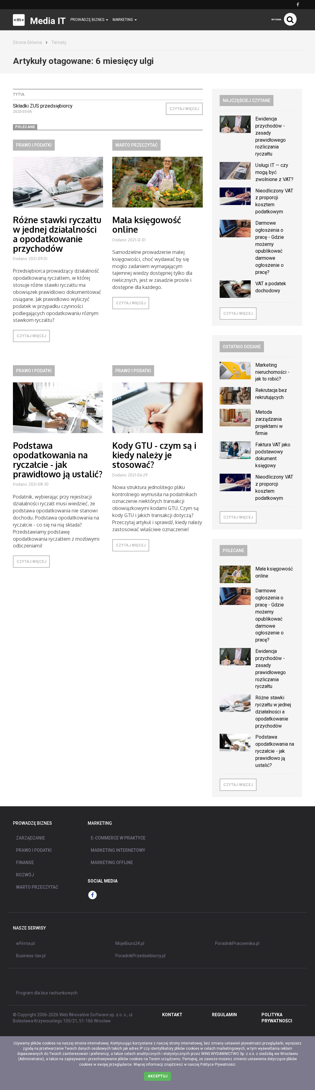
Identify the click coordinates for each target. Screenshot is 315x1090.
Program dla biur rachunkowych (47, 992)
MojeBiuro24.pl (129, 943)
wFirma (276, 19)
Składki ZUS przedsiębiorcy (43, 106)
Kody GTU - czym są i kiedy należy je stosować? (154, 455)
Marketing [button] (123, 20)
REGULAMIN (224, 1014)
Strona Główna (27, 42)
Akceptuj (157, 1076)
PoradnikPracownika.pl (237, 943)
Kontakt (172, 1014)
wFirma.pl (25, 943)
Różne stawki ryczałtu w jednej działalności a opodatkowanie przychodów (57, 234)
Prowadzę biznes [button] (87, 20)
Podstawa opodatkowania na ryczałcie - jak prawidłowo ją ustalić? (57, 459)
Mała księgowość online (146, 224)
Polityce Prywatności (217, 1064)
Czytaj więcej (184, 109)
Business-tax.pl (31, 955)
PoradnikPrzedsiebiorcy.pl (140, 955)
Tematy (58, 42)
